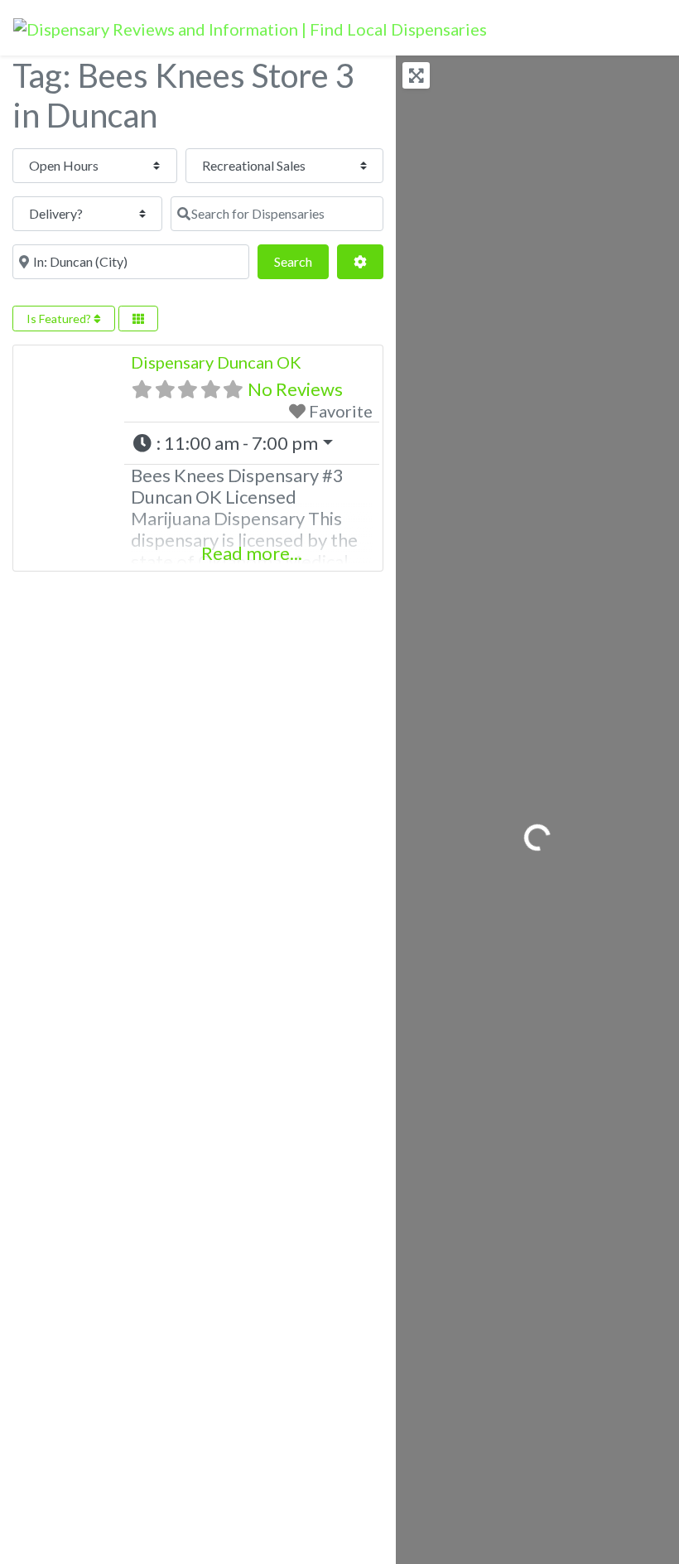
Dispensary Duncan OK (216, 362)
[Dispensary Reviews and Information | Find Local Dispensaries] (250, 26)
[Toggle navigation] (643, 28)
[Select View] (138, 318)
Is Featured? (60, 318)
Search (301, 261)
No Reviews (295, 389)
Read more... (251, 553)
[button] (252, 443)
